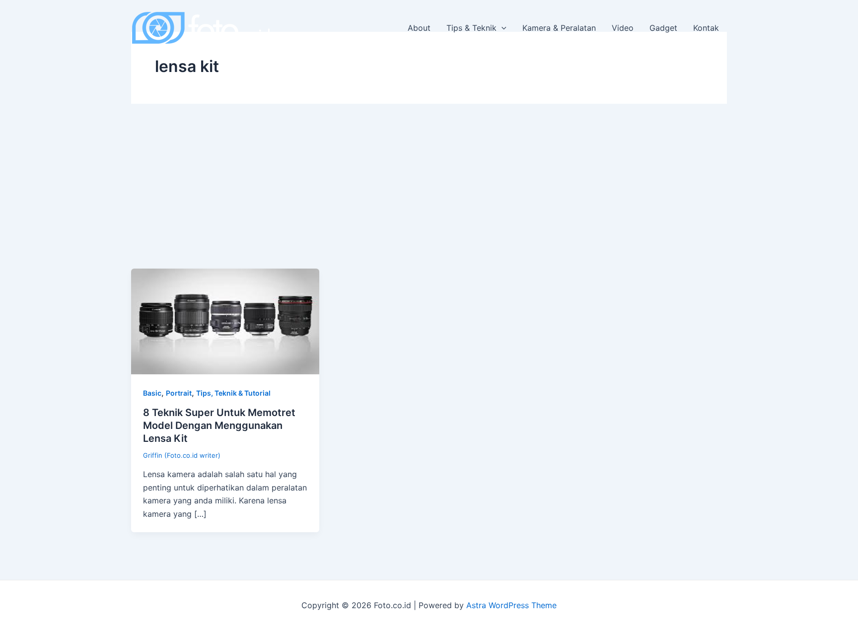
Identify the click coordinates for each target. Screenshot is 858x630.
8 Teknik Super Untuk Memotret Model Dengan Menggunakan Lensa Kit (219, 425)
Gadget (663, 28)
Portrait (179, 393)
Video (623, 28)
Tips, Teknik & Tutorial (233, 393)
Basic (152, 393)
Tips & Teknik (471, 28)
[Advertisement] (429, 194)
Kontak (706, 28)
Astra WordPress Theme (511, 605)
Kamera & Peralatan (559, 28)
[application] (501, 28)
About (419, 28)
